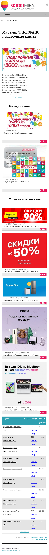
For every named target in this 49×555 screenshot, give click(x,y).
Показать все (24, 532)
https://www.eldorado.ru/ (38, 537)
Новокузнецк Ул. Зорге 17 (12, 469)
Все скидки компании (39, 540)
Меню (7, 14)
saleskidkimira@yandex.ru (11, 550)
